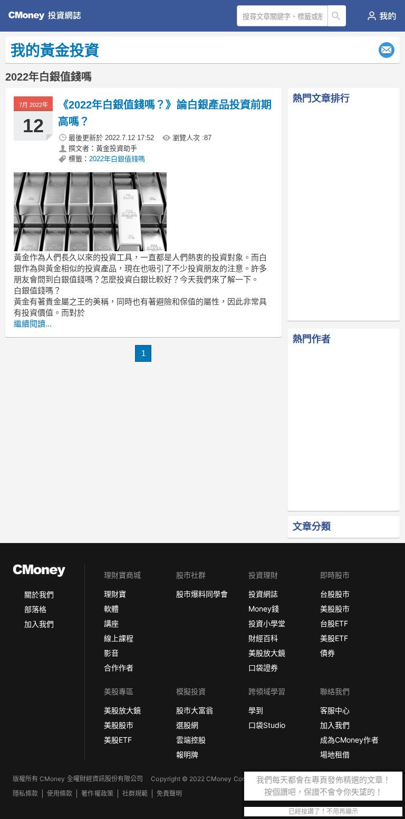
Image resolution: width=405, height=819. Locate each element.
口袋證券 (263, 667)
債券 (327, 652)
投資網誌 (263, 593)
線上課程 (118, 638)
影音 (111, 652)
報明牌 (187, 754)
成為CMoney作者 (349, 739)
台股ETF (334, 623)
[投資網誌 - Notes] (49, 16)
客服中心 (335, 710)
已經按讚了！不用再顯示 (323, 811)
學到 (255, 710)
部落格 (35, 609)
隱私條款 (25, 793)
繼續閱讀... (33, 323)
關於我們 (39, 594)
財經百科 (263, 638)
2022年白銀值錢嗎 (117, 159)
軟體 (111, 608)
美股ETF (334, 638)
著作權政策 (97, 793)
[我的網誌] (382, 15)
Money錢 (263, 608)
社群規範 (135, 793)
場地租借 (335, 754)
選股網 (187, 725)
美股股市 (335, 608)
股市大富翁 (194, 710)
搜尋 (337, 15)
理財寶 (115, 593)
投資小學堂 (266, 623)
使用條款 (59, 793)
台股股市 (335, 593)
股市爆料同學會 (202, 593)
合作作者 (118, 667)
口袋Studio (266, 725)
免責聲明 (169, 793)
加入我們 (39, 623)
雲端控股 (191, 739)
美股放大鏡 (266, 652)
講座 (111, 623)
